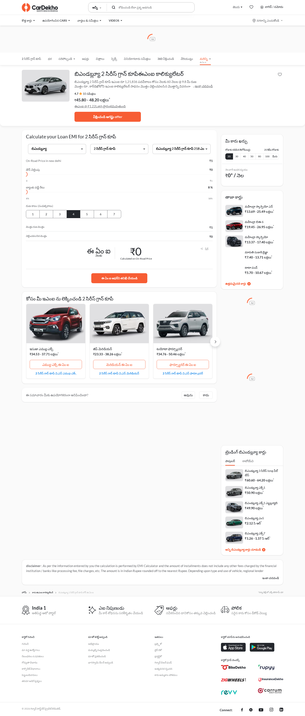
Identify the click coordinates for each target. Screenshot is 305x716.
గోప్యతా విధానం (29, 662)
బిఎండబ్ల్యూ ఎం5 (254, 518)
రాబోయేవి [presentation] (248, 461)
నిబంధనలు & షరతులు (33, 656)
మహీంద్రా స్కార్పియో (256, 237)
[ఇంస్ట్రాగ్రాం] (271, 710)
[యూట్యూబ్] (261, 710)
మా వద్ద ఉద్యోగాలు (31, 650)
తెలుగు (236, 6)
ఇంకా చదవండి (204, 86)
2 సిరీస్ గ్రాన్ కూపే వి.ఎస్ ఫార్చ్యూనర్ (183, 373)
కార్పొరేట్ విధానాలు (31, 668)
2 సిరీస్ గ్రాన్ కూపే (31, 58)
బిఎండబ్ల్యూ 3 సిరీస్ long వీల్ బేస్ (261, 473)
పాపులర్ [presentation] (230, 461)
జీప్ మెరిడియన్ (102, 349)
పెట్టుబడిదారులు (30, 675)
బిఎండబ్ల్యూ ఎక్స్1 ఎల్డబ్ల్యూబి (261, 503)
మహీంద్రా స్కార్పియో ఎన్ (259, 206)
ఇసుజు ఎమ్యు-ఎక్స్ (41, 349)
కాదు (206, 395)
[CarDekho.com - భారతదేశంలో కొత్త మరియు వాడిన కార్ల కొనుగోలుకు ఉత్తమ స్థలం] (40, 7)
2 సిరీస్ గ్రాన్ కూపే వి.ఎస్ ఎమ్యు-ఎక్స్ (55, 373)
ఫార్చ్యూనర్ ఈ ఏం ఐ (183, 365)
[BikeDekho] (233, 667)
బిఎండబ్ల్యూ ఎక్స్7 (255, 533)
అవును (188, 395)
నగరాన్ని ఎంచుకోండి (268, 20)
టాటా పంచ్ (251, 267)
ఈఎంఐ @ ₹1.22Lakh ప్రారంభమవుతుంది (100, 106)
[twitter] (251, 710)
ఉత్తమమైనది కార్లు (235, 283)
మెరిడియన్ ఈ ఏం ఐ (119, 365)
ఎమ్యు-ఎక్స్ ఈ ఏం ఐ (55, 365)
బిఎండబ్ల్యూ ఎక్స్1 (255, 487)
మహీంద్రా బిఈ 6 (254, 222)
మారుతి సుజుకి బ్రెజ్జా (256, 252)
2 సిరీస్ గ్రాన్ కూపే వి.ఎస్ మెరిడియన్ (119, 373)
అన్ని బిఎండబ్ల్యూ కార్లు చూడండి (243, 549)
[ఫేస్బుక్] (242, 710)
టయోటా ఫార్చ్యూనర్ (169, 349)
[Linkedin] (281, 710)
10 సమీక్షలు (89, 93)
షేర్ (207, 249)
